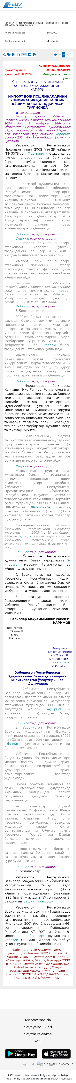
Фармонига (43, 507)
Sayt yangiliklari (38, 1027)
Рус (60, 54)
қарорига (63, 134)
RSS (38, 1041)
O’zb (66, 54)
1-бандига (12, 744)
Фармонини (38, 153)
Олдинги (22, 238)
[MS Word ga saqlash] (30, 54)
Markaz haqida (38, 1020)
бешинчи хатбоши (38, 901)
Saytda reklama (38, 1034)
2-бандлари (36, 936)
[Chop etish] (34, 54)
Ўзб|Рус (69, 54)
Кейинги (22, 234)
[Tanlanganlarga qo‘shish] (4, 54)
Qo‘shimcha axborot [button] (15, 41)
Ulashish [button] (54, 41)
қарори (64, 291)
